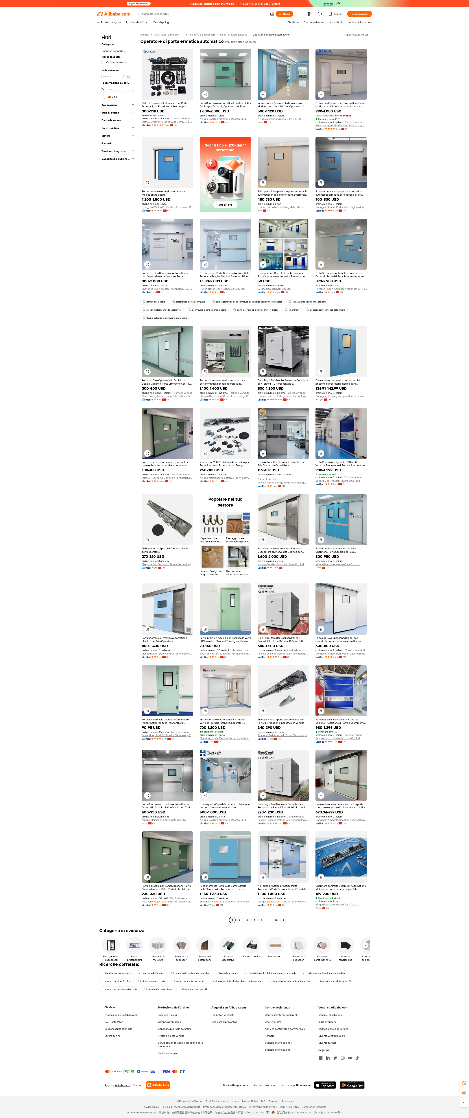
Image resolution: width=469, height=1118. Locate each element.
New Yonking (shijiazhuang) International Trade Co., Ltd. (167, 396)
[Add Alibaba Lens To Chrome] (158, 1085)
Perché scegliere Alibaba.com (121, 1014)
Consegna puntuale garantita (174, 1028)
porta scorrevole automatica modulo (326, 973)
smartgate (294, 310)
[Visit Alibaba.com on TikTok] (357, 1058)
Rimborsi (270, 1035)
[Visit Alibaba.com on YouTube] (350, 1058)
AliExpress (182, 1101)
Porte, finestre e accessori (200, 34)
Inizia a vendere (327, 1021)
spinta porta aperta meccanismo (309, 302)
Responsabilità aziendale (118, 1028)
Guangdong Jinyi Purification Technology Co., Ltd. (341, 125)
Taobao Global (250, 1101)
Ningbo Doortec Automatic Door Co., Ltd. (223, 118)
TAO (263, 1101)
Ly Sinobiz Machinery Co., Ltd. (274, 288)
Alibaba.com (303, 1085)
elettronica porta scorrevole (190, 302)
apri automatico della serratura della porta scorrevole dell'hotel (249, 302)
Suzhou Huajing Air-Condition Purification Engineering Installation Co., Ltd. (167, 477)
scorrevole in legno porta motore (209, 310)
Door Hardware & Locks (233, 34)
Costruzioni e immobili (166, 34)
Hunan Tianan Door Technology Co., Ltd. (222, 288)
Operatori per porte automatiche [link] (271, 34)
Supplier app (240, 1085)
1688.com (196, 1101)
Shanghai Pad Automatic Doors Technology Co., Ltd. (167, 564)
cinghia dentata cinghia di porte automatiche (238, 981)
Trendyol (273, 1101)
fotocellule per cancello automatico (291, 981)
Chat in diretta (273, 1021)
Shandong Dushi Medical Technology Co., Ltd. (167, 288)
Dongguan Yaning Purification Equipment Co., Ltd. (167, 207)
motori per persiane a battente (121, 989)
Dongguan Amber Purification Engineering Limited (341, 207)
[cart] (320, 14)
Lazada (235, 1101)
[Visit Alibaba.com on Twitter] (335, 1058)
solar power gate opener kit (190, 981)
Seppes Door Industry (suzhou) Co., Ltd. (337, 480)
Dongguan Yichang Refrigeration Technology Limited (341, 396)
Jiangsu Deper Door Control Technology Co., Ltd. (225, 396)
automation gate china (160, 989)
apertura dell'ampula (153, 973)
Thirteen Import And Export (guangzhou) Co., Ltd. (341, 288)
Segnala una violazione (277, 1049)
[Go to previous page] (225, 920)
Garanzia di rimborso (169, 1021)
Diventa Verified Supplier (332, 1035)
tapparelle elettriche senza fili (335, 981)
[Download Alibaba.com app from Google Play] (352, 1085)
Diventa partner (327, 1042)
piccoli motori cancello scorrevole (164, 310)
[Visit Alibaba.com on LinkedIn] (328, 1058)
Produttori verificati (222, 1014)
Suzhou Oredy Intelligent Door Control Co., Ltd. (167, 121)
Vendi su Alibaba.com (330, 1014)
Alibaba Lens (122, 1085)
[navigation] (117, 478)
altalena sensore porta (153, 981)
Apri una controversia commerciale (285, 1028)
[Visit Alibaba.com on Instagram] (342, 1058)
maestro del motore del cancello (192, 973)
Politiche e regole (168, 1053)
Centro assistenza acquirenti (281, 1014)
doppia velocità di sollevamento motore (166, 318)
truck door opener (228, 973)
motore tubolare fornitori (118, 981)
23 (276, 920)
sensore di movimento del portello (327, 310)
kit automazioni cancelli (194, 989)
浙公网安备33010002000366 (294, 1112)
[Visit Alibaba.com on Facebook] (320, 1058)
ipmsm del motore (155, 302)
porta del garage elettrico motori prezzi (257, 310)
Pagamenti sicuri (167, 1014)
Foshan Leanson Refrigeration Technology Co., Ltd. (283, 396)
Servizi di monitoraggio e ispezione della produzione (180, 1044)
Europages (288, 1101)
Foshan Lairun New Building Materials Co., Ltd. (283, 207)
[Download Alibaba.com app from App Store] (325, 1085)
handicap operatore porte (118, 973)
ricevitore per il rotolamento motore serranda (272, 973)
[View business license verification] (267, 1112)
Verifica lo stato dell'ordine (333, 1028)
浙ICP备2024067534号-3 (328, 1112)
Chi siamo (110, 1007)
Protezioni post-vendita (171, 1035)
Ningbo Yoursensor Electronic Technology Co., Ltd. (225, 477)
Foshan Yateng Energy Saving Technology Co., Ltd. (283, 482)
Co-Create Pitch (113, 1021)
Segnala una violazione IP (279, 1042)
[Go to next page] (283, 920)
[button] (272, 14)
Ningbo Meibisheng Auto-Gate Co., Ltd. (280, 118)
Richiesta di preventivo (224, 1021)
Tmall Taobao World (217, 1101)
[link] (464, 1083)
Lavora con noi (112, 1035)
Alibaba (144, 34)
